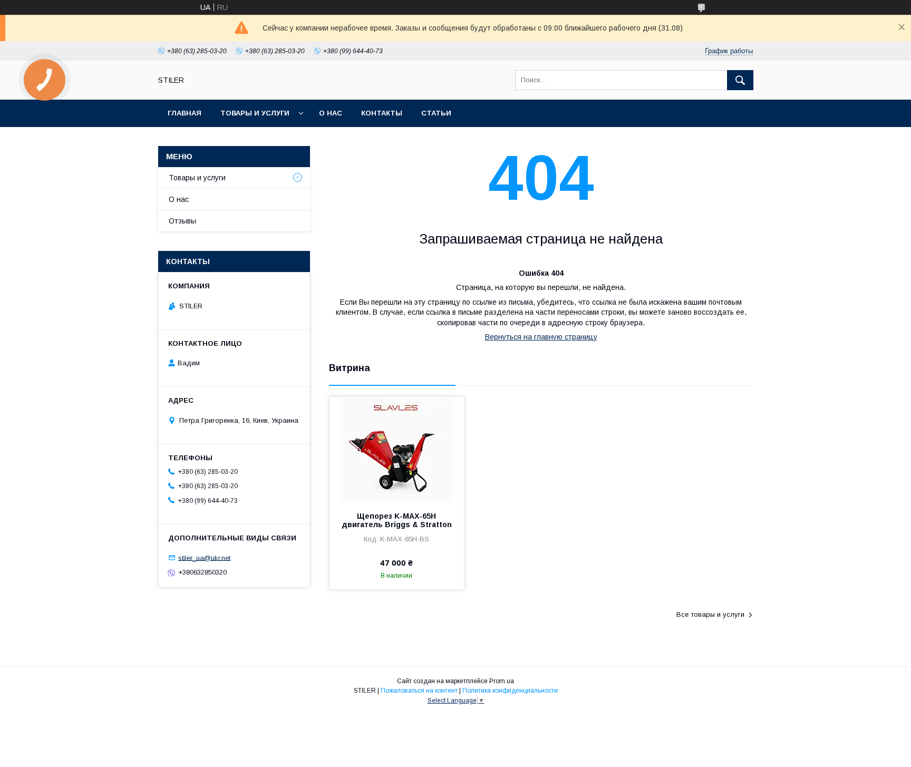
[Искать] (740, 80)
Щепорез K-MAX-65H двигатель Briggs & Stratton (397, 520)
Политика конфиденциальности (510, 690)
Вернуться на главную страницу (541, 337)
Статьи (436, 113)
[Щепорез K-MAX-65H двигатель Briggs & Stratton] (396, 449)
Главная (184, 113)
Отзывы (182, 221)
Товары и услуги (254, 113)
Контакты (381, 113)
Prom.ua (501, 681)
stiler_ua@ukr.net (204, 557)
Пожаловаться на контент (419, 690)
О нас (330, 113)
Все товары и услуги (710, 614)
